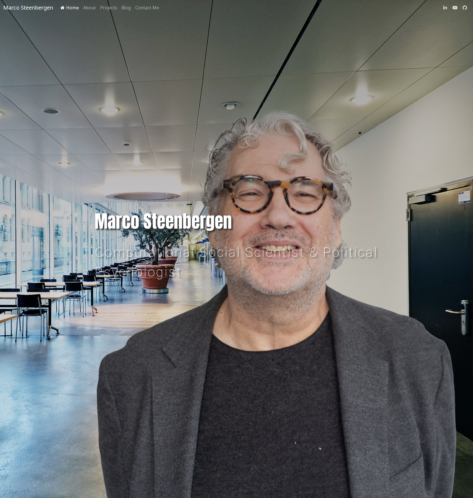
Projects (108, 8)
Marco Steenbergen (28, 7)
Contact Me (147, 8)
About (89, 8)
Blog (126, 8)
